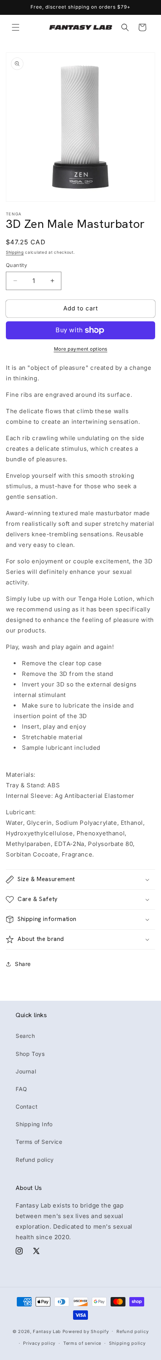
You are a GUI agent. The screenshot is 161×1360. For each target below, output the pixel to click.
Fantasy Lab (47, 1331)
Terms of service (82, 1343)
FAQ (21, 1089)
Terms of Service (39, 1141)
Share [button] (23, 963)
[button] (15, 27)
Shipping (15, 252)
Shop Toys (30, 1053)
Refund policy (35, 1159)
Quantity (16, 265)
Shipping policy (127, 1343)
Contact (27, 1106)
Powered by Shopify (86, 1331)
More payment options (80, 349)
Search (25, 1035)
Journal (26, 1071)
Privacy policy (39, 1343)
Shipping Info (34, 1124)
